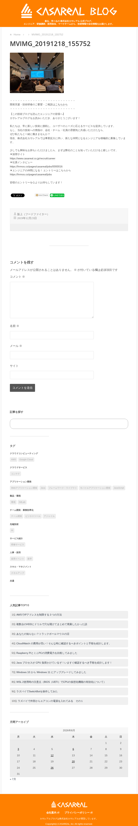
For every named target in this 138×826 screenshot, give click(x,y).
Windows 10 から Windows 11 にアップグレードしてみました (51, 672)
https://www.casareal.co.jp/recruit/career (32, 158)
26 (52, 767)
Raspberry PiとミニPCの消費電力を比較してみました (46, 652)
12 (52, 755)
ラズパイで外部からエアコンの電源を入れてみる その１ (50, 700)
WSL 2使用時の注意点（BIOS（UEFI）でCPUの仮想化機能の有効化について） (61, 681)
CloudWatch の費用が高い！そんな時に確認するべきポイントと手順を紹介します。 (63, 643)
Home (17, 34)
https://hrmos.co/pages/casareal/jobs (31, 174)
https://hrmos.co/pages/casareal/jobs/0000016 (36, 166)
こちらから (61, 104)
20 (73, 761)
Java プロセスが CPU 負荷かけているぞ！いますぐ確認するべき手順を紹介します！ (64, 662)
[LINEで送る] (57, 195)
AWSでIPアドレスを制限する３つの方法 (39, 614)
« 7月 (13, 779)
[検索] (121, 424)
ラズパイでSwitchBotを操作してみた (37, 691)
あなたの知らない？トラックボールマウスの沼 (42, 633)
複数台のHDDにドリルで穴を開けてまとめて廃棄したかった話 (51, 624)
